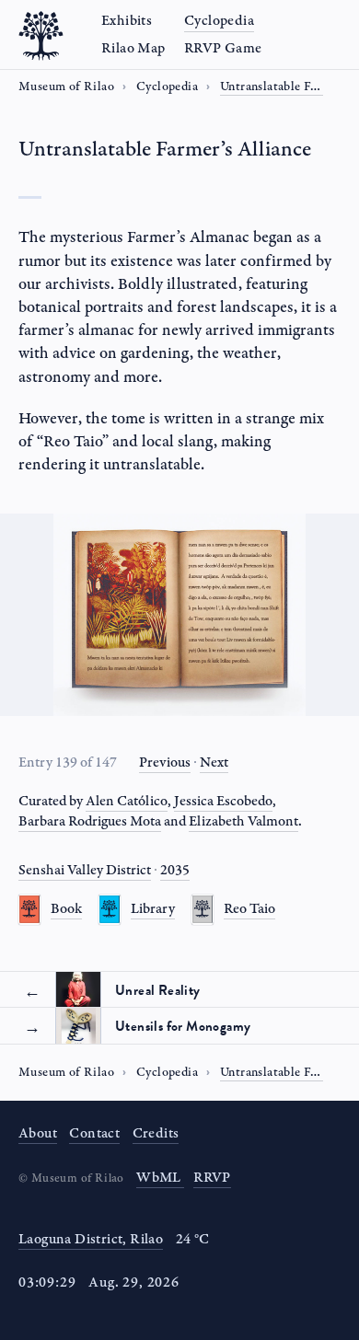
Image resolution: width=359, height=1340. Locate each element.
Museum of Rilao (66, 86)
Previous (165, 762)
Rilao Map (133, 48)
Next (214, 762)
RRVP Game (223, 48)
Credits (156, 1133)
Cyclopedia (219, 20)
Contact (94, 1133)
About (37, 1133)
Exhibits (126, 20)
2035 (175, 870)
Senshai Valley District (84, 870)
